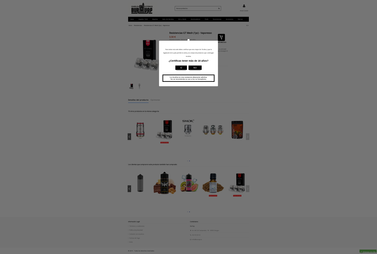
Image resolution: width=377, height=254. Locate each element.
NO (195, 67)
